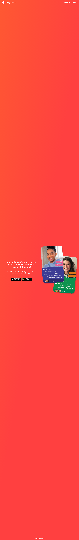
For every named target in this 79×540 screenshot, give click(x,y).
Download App (67, 2)
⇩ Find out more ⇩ (39, 538)
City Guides (74, 2)
